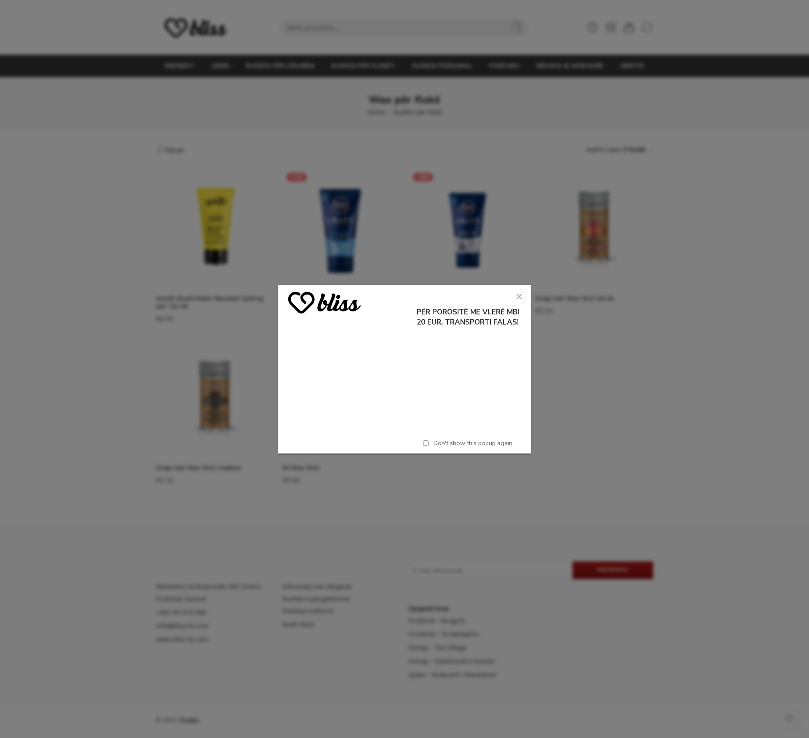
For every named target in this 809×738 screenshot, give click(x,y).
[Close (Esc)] (519, 296)
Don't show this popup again (473, 442)
